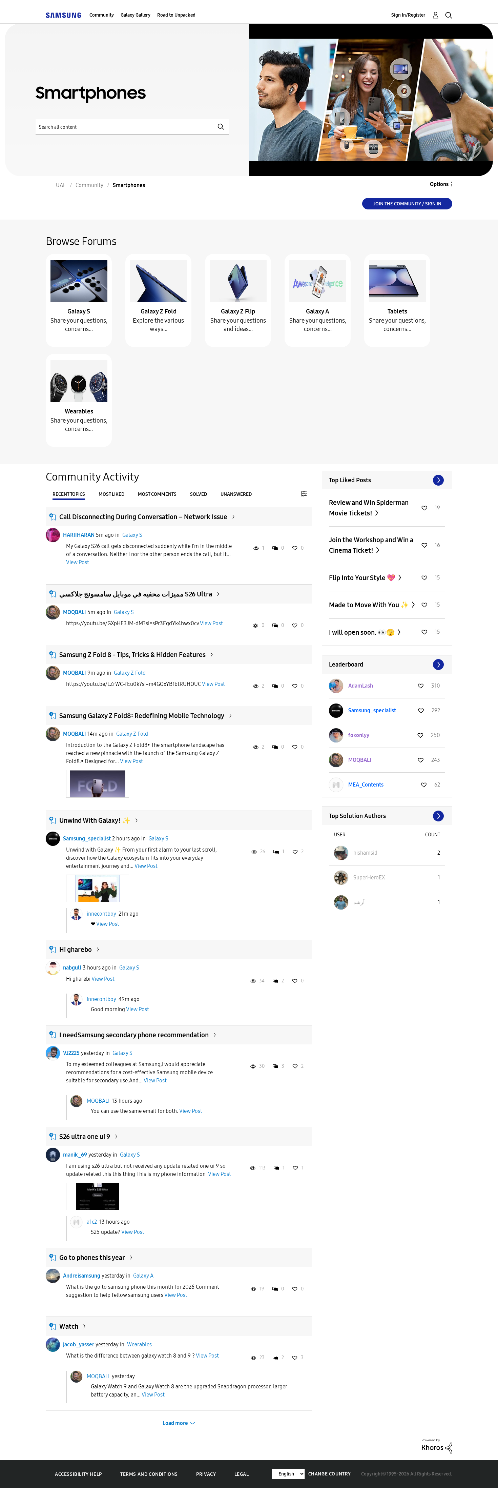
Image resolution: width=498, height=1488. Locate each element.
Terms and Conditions (149, 1474)
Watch (68, 1326)
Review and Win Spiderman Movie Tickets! (369, 507)
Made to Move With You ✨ (369, 605)
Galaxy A (317, 311)
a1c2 (92, 1222)
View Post (77, 562)
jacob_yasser (78, 1344)
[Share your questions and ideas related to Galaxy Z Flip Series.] (238, 281)
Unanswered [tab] (236, 494)
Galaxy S (78, 311)
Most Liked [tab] (111, 494)
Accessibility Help (78, 1474)
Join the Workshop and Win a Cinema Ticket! (371, 545)
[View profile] (53, 535)
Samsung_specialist (87, 838)
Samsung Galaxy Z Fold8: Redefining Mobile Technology (141, 716)
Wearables (79, 411)
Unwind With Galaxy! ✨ (94, 820)
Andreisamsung (81, 1275)
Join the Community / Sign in (407, 204)
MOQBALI (74, 612)
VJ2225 (71, 1053)
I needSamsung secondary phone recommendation (134, 1035)
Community (101, 15)
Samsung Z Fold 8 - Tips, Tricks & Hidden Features (132, 655)
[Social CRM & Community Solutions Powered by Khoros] (437, 1446)
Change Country (329, 1474)
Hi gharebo (75, 949)
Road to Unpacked (176, 15)
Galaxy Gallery (135, 15)
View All (387, 480)
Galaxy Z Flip (238, 311)
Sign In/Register (408, 15)
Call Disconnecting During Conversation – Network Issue (143, 517)
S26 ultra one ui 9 (84, 1137)
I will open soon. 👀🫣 (362, 632)
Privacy (206, 1474)
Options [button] (439, 184)
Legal (241, 1474)
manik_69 (75, 1154)
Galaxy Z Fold (159, 311)
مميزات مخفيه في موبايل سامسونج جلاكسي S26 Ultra (135, 594)
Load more (175, 1423)
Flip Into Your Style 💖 (363, 578)
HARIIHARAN (79, 535)
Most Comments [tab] (157, 494)
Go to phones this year (92, 1257)
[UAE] (63, 15)
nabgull (72, 967)
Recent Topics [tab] (69, 494)
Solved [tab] (198, 494)
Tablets (397, 311)
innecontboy (101, 914)
